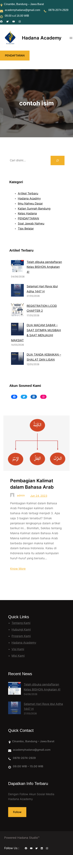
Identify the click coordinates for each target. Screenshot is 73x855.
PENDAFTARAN (15, 55)
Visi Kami (18, 649)
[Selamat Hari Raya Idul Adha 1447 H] (14, 709)
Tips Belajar (26, 228)
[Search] (58, 160)
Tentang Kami (21, 623)
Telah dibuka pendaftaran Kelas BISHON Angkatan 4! (44, 267)
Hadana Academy (41, 38)
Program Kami (21, 636)
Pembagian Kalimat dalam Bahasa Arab (32, 484)
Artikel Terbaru (28, 193)
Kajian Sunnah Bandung (34, 208)
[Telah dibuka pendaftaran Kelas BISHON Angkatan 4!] (14, 689)
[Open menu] (71, 38)
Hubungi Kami (21, 629)
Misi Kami (18, 655)
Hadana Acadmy (29, 198)
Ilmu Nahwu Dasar (30, 203)
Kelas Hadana (27, 213)
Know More (18, 568)
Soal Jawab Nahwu (31, 223)
